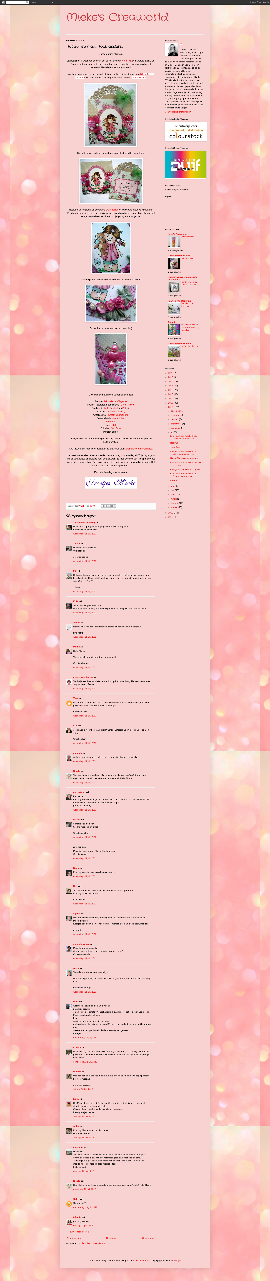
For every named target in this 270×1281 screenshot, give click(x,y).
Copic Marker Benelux (179, 343)
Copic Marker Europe (179, 255)
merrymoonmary (141, 1260)
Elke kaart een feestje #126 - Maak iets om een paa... (184, 437)
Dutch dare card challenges (138, 448)
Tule (115, 425)
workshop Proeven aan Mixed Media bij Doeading (190, 327)
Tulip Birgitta (176, 447)
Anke (76, 1126)
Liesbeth (78, 1147)
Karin (76, 868)
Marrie (76, 646)
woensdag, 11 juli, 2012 (85, 533)
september (176, 423)
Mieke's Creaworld (117, 17)
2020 (171, 373)
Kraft (106, 408)
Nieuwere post (74, 1238)
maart (174, 499)
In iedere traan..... (189, 237)
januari (174, 507)
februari (175, 503)
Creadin (172, 322)
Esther (76, 819)
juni (173, 486)
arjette (76, 913)
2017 (171, 385)
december (176, 411)
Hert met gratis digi (189, 346)
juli (172, 432)
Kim (75, 725)
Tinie (76, 698)
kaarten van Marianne (179, 301)
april (173, 494)
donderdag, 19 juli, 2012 (85, 1207)
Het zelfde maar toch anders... (185, 458)
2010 (171, 517)
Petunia (126, 408)
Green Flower (139, 77)
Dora (75, 1001)
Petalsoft (114, 408)
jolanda (77, 1217)
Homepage (111, 1238)
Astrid (76, 622)
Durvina (77, 1071)
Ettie (75, 601)
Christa (77, 1047)
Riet (75, 886)
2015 (171, 394)
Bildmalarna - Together (115, 401)
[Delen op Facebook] (111, 506)
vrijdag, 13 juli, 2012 (83, 1089)
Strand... (174, 480)
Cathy (76, 1199)
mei (173, 490)
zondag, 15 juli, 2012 (83, 1116)
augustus (175, 428)
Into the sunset (188, 258)
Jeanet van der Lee (83, 677)
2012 (171, 407)
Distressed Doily (116, 411)
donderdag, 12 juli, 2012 (85, 1037)
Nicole (76, 771)
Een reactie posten (79, 1231)
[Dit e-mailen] (102, 506)
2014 (171, 398)
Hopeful (174, 443)
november (176, 415)
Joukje (76, 543)
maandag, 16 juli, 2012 (84, 1189)
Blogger (177, 1260)
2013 (171, 403)
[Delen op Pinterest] (114, 506)
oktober (175, 419)
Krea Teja (126, 60)
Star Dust (116, 428)
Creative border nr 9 (118, 414)
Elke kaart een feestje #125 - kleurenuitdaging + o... (184, 452)
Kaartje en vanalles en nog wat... (186, 469)
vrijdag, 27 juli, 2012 (83, 1225)
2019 (171, 377)
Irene (76, 571)
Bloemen (110, 421)
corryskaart (79, 792)
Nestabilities (118, 418)
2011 (170, 512)
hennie (77, 1099)
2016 (171, 390)
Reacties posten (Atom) (93, 1243)
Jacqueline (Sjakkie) (84, 522)
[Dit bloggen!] (105, 506)
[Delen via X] (108, 506)
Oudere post (148, 1238)
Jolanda (77, 753)
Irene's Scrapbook (177, 234)
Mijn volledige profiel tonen (178, 111)
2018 (171, 381)
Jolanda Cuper (81, 944)
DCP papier (112, 209)
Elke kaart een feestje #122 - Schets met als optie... (184, 474)
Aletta (76, 968)
